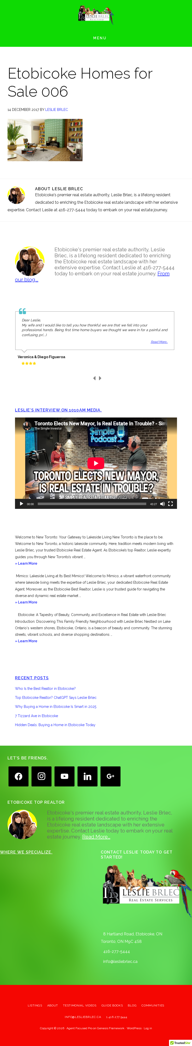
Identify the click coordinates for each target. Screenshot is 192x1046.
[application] (96, 463)
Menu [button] (100, 38)
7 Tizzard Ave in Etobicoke (36, 716)
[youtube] (64, 776)
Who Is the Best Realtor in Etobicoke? (45, 689)
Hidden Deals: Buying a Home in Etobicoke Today (55, 725)
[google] (110, 776)
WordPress (134, 1028)
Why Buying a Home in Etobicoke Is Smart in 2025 (55, 707)
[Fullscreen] (170, 503)
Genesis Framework (110, 1028)
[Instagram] (42, 776)
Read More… (96, 837)
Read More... (159, 342)
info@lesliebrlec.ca (120, 961)
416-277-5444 (116, 951)
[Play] (21, 503)
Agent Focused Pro (79, 1028)
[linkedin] (88, 776)
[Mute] (162, 503)
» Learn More (33, 564)
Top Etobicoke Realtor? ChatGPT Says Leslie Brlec (55, 698)
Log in (148, 1028)
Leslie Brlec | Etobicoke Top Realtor (96, 15)
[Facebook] (18, 776)
